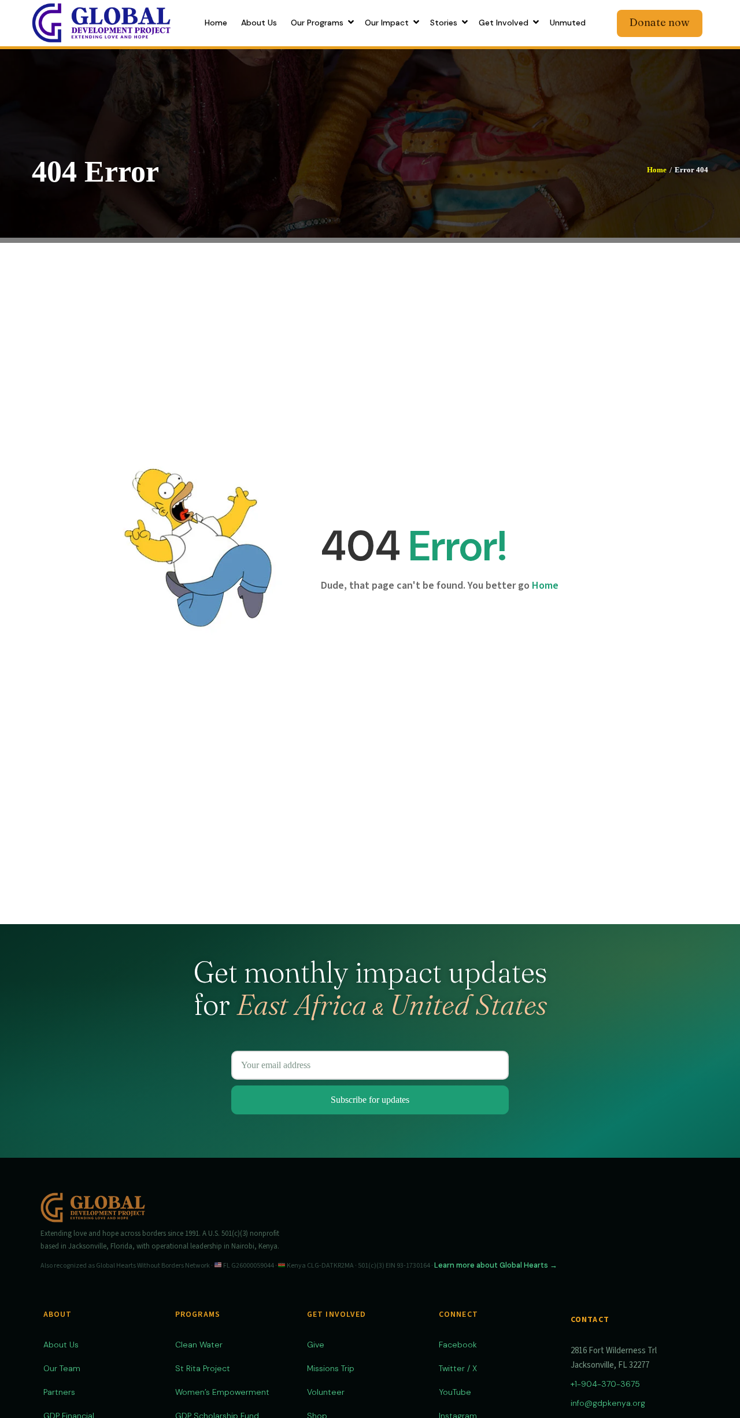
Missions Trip (330, 1368)
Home (657, 169)
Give (315, 1344)
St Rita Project (202, 1368)
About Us (61, 1344)
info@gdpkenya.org (608, 1403)
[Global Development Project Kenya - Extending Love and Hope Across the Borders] (101, 22)
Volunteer (326, 1392)
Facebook (458, 1344)
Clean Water (199, 1344)
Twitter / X (458, 1368)
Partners (59, 1392)
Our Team (61, 1368)
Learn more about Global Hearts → (495, 1265)
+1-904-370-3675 (605, 1384)
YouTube (455, 1392)
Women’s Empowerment (222, 1392)
